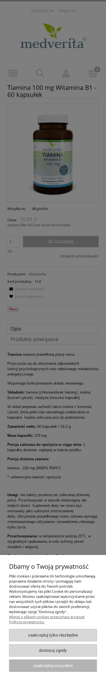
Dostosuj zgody (53, 650)
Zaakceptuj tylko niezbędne (53, 635)
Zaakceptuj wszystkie (53, 665)
